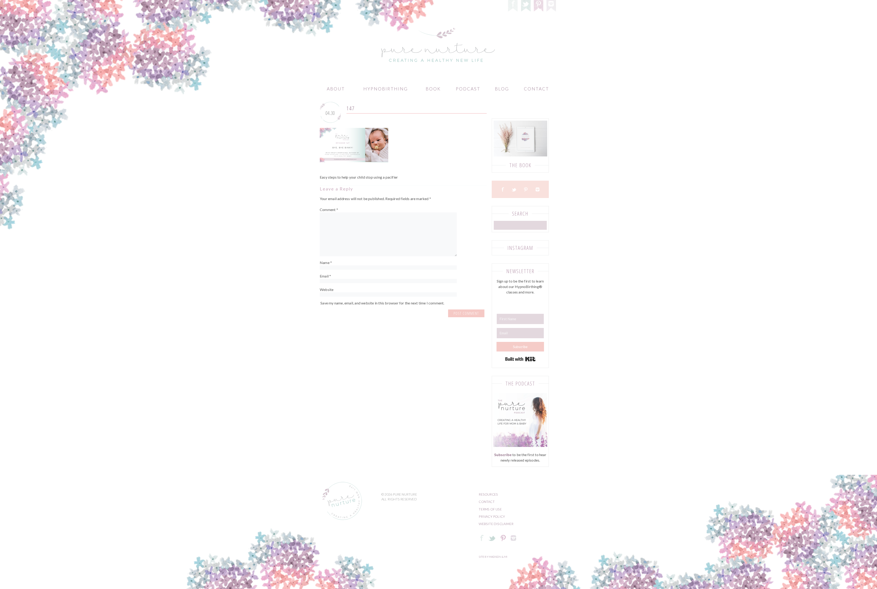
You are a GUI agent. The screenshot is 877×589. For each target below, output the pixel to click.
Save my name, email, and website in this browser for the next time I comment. (382, 303)
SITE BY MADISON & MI (493, 556)
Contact (536, 88)
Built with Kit (520, 359)
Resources (488, 494)
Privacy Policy (492, 516)
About (336, 88)
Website (326, 289)
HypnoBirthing (385, 88)
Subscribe (503, 454)
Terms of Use (490, 509)
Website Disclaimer (496, 524)
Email (325, 276)
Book (433, 88)
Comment (329, 209)
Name (326, 262)
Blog (502, 88)
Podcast (468, 88)
